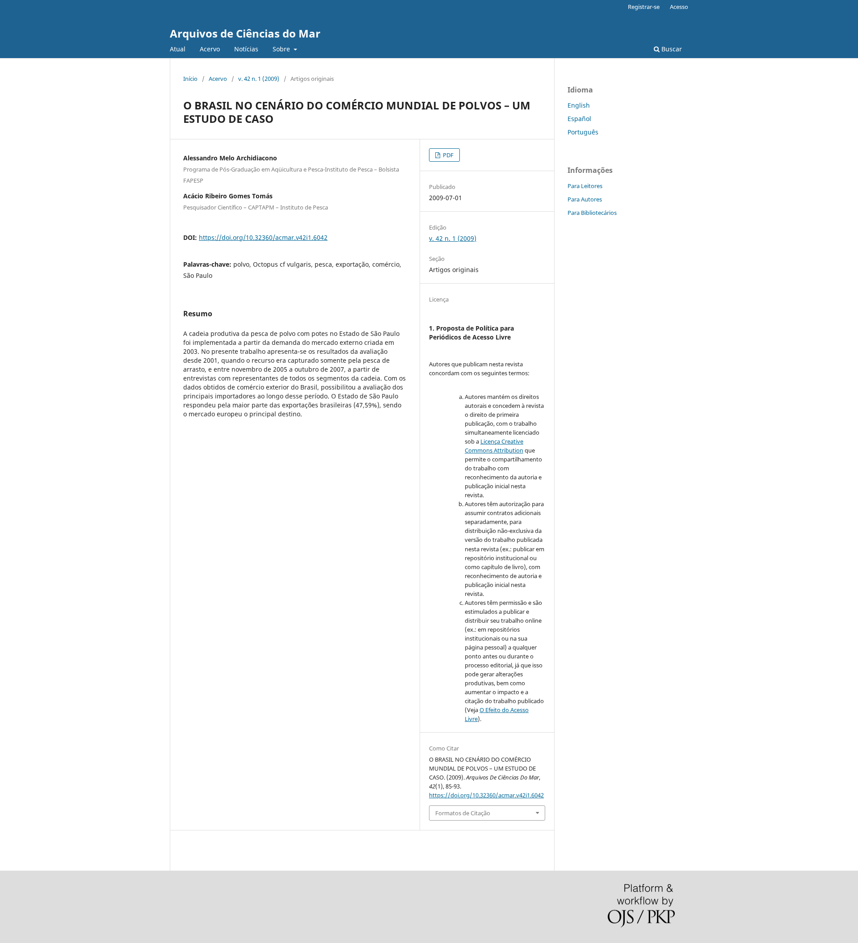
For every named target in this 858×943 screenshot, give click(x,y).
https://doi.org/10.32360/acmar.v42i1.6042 (263, 237)
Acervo (210, 49)
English (579, 105)
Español (579, 118)
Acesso (679, 7)
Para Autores (585, 199)
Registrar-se (644, 7)
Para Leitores (585, 186)
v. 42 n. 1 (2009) (258, 79)
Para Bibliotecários (592, 213)
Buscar (671, 49)
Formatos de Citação (462, 813)
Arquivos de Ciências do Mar (245, 33)
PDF (448, 155)
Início (190, 79)
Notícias (246, 49)
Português (583, 132)
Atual (177, 49)
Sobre (282, 49)
